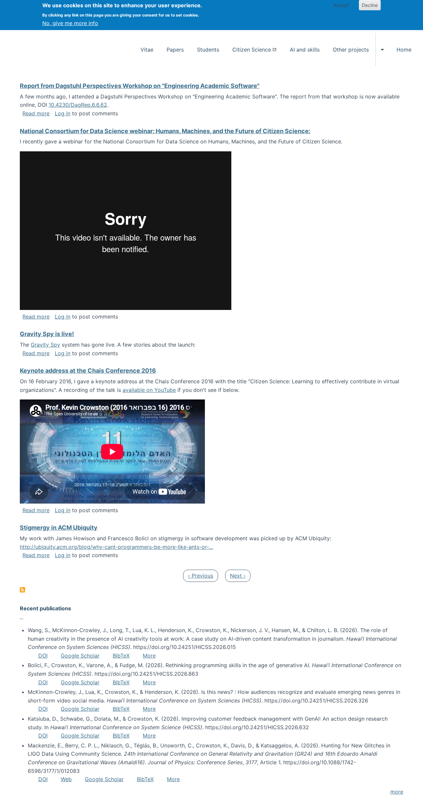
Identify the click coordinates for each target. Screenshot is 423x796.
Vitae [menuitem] (146, 49)
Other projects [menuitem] (351, 49)
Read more (36, 113)
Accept (341, 5)
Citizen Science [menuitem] (251, 49)
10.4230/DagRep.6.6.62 (78, 104)
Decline (370, 5)
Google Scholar (80, 655)
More (149, 655)
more (396, 791)
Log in (62, 113)
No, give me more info (70, 23)
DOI (43, 655)
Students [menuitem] (208, 49)
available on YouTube (149, 390)
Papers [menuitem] (175, 49)
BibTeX (121, 655)
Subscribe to (22, 589)
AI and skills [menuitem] (305, 49)
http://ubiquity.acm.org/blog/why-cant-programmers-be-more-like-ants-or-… (116, 547)
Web (66, 779)
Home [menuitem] (404, 49)
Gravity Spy (45, 344)
